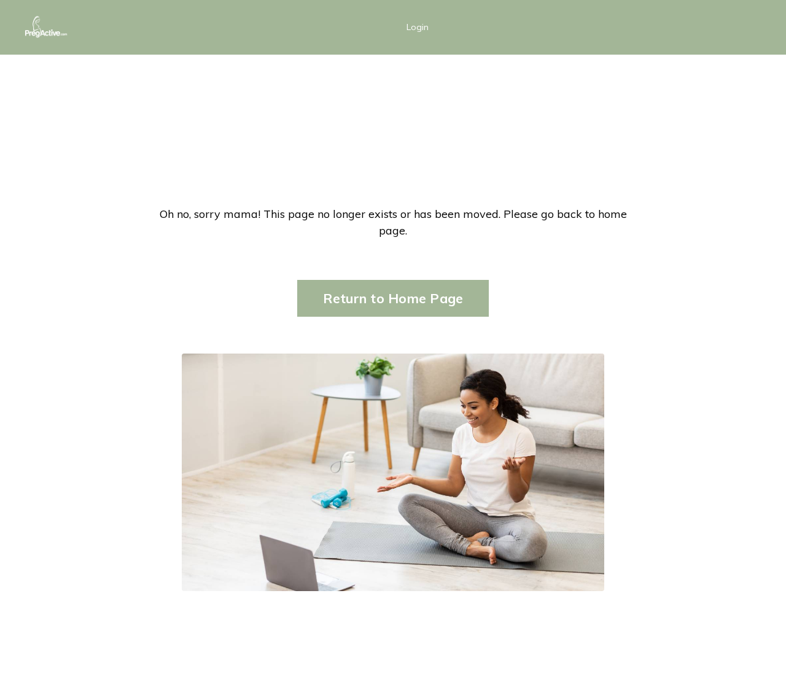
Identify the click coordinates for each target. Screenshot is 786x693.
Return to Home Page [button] (393, 298)
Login (418, 27)
